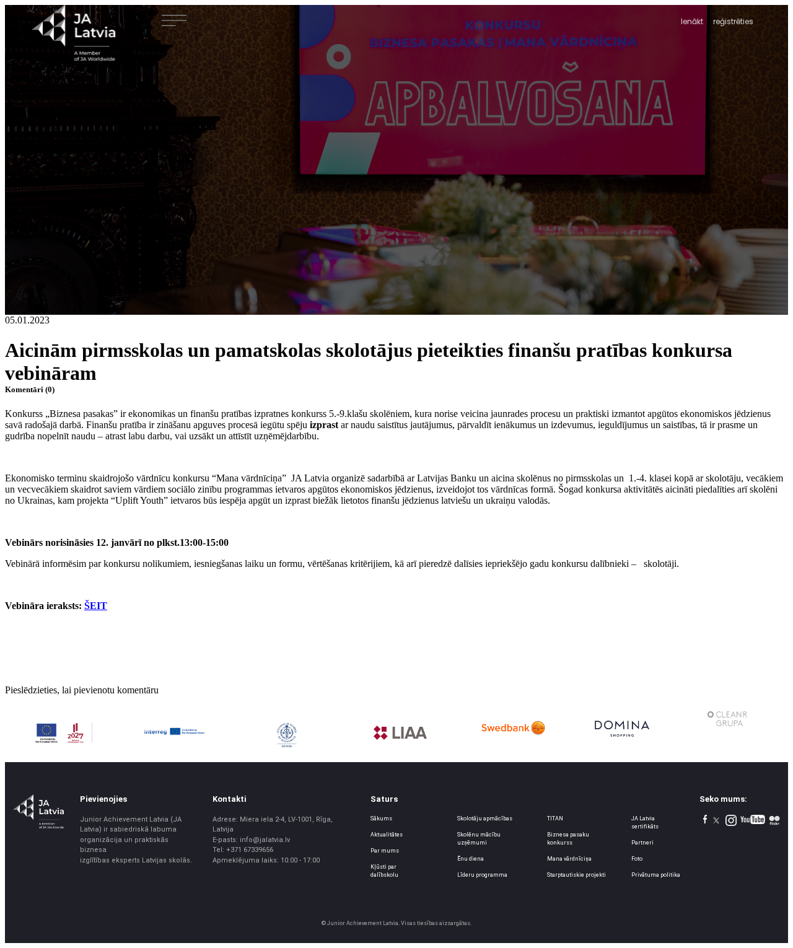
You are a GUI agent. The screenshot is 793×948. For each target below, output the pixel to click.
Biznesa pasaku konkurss (568, 839)
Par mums (384, 851)
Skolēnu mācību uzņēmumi (479, 839)
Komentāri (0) (30, 389)
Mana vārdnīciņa (569, 859)
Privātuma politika (655, 875)
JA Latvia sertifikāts (645, 822)
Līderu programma (482, 875)
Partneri (642, 843)
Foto (636, 859)
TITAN (555, 818)
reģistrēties (733, 21)
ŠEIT (95, 605)
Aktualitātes (386, 835)
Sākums (381, 818)
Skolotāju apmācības (484, 818)
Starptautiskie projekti (576, 875)
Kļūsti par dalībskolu (384, 871)
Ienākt (692, 21)
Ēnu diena (470, 859)
